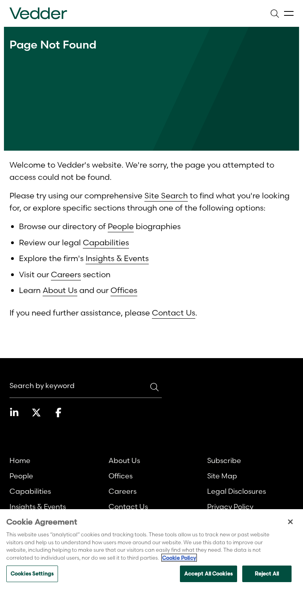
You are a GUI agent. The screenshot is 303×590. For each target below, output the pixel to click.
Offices (123, 290)
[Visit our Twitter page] (36, 412)
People (121, 226)
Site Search (166, 195)
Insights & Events (117, 258)
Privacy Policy (230, 506)
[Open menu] (289, 13)
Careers (66, 274)
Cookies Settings (32, 573)
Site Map (222, 475)
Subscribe (224, 460)
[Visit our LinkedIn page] (14, 412)
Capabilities (106, 242)
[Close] (290, 521)
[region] (151, 549)
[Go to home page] (38, 13)
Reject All (267, 573)
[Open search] (274, 13)
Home (19, 460)
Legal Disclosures (236, 491)
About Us (60, 290)
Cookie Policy (179, 558)
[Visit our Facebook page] (58, 412)
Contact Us (173, 312)
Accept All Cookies (208, 573)
